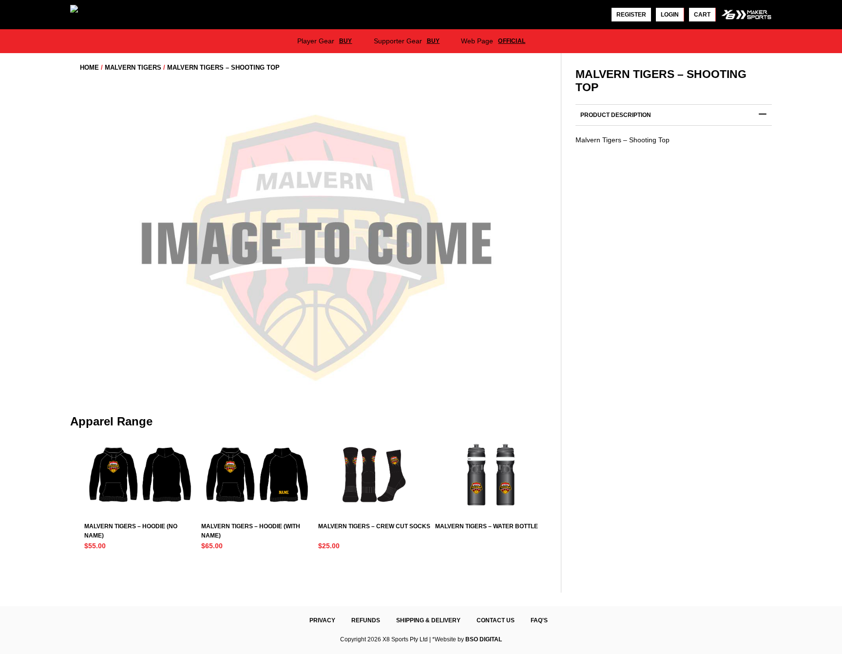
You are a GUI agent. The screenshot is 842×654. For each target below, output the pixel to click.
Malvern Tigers (133, 67)
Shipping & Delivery (428, 620)
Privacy (322, 620)
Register (631, 14)
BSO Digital (483, 639)
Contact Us (496, 620)
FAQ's (539, 620)
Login (670, 14)
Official (511, 41)
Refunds (365, 620)
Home (89, 67)
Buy (345, 41)
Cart (702, 14)
